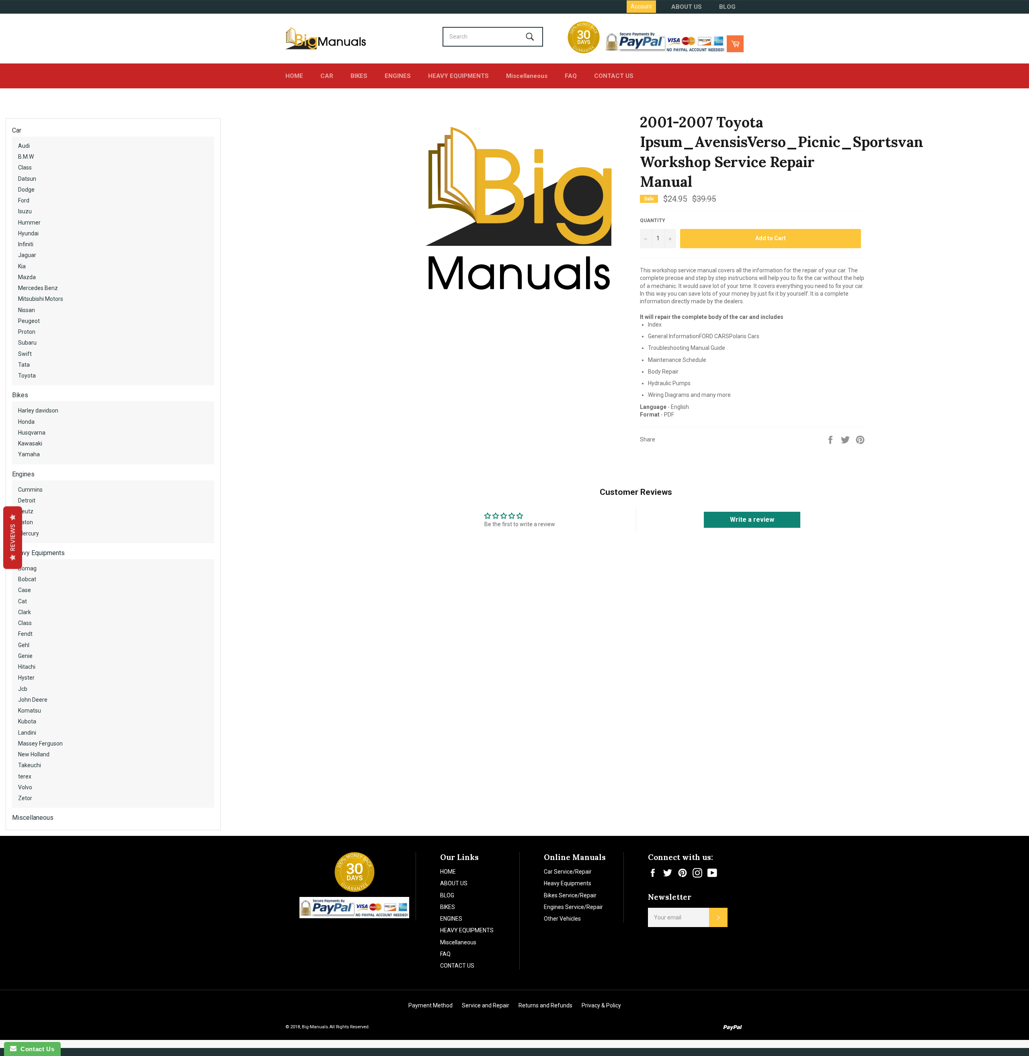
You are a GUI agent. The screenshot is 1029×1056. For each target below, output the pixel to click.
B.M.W (26, 156)
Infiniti (25, 244)
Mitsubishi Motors (40, 299)
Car (16, 130)
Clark (24, 612)
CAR (326, 76)
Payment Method (430, 1005)
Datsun (27, 179)
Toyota (27, 375)
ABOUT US (686, 6)
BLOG (727, 6)
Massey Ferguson (40, 743)
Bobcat (27, 579)
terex (24, 776)
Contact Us (35, 1049)
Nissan (26, 310)
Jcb (22, 689)
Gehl (23, 645)
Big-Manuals (315, 1026)
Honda (26, 422)
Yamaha (29, 454)
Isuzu (25, 211)
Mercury (28, 533)
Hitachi (26, 667)
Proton (26, 332)
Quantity (652, 220)
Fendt (25, 634)
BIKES (359, 76)
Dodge (26, 189)
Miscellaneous (526, 76)
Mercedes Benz (38, 288)
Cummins (30, 489)
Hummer (29, 222)
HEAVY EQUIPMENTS (458, 76)
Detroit (26, 500)
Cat (22, 601)
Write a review (752, 519)
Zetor (25, 798)
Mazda (27, 277)
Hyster (26, 677)
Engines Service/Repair (573, 907)
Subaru (27, 342)
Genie (25, 656)
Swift (25, 354)
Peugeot (29, 321)
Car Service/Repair (568, 871)
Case (24, 590)
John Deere (32, 700)
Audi (24, 146)
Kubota (27, 721)
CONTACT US (613, 76)
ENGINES (398, 76)
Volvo (25, 787)
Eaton (25, 522)
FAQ (571, 76)
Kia (22, 266)
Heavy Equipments (38, 553)
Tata (24, 365)
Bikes (20, 395)
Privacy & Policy (601, 1005)
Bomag (27, 568)
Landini (27, 732)
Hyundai (28, 233)
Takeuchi (29, 765)
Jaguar (27, 255)
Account (641, 6)
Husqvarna (31, 432)
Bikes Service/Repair (570, 895)
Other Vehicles (562, 918)
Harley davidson (38, 410)
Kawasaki (30, 443)
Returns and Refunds (545, 1005)
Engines (23, 474)
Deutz (25, 511)
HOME (294, 76)
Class (25, 167)
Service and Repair (485, 1005)
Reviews (12, 537)
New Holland (33, 754)
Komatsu (29, 710)
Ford (23, 200)
